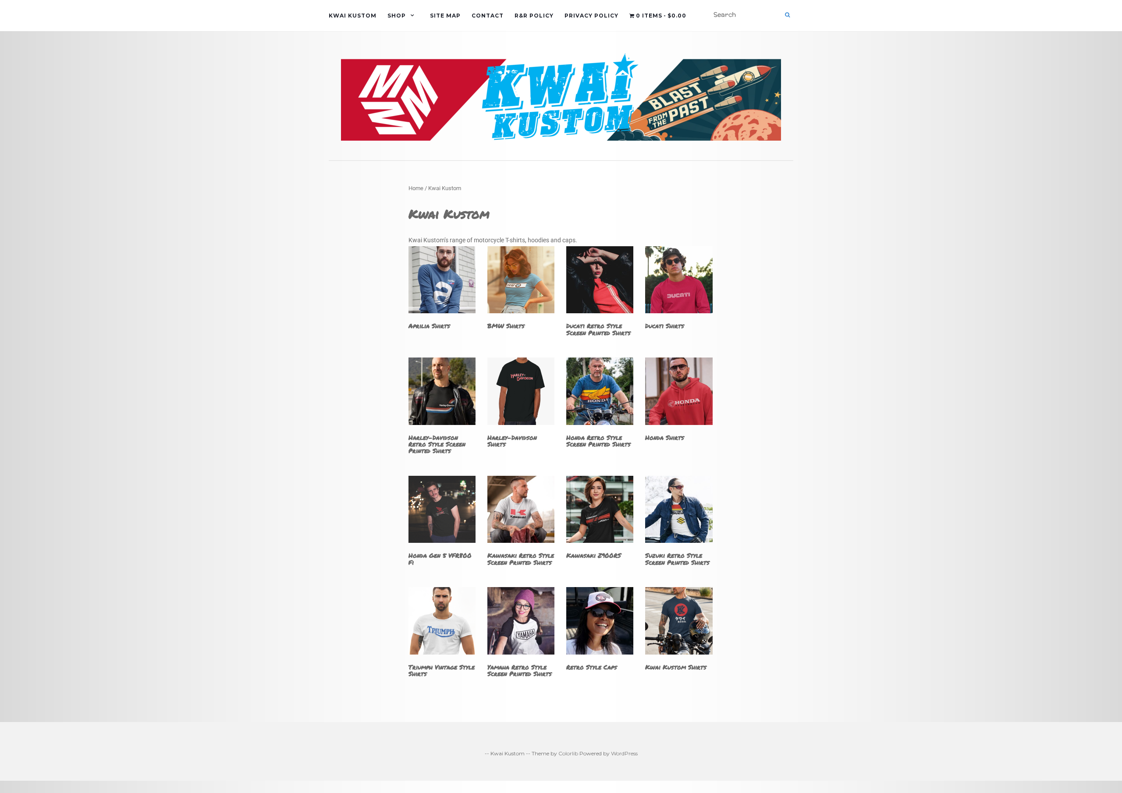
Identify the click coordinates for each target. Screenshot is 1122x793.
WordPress (624, 753)
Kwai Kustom (352, 15)
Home (415, 188)
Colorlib (568, 753)
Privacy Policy (591, 15)
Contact (488, 15)
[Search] (787, 14)
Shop (396, 15)
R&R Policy (534, 15)
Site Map (445, 15)
